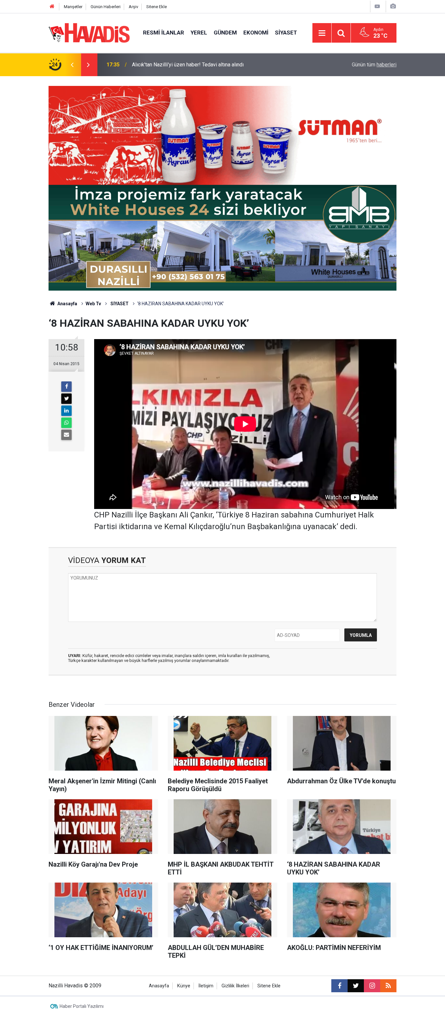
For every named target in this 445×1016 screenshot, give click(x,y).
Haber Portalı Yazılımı (82, 1006)
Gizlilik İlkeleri (235, 986)
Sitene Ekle (156, 6)
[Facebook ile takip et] (339, 985)
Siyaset (286, 32)
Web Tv (93, 303)
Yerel (199, 32)
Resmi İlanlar (163, 32)
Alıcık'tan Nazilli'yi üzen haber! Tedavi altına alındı (188, 65)
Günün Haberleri (106, 6)
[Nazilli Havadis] (89, 32)
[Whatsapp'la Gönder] (66, 423)
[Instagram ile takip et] (372, 985)
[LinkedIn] (66, 410)
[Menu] (322, 33)
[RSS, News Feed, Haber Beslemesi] (388, 985)
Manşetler (73, 6)
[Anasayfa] (52, 6)
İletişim (205, 986)
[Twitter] (66, 398)
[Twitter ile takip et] (356, 985)
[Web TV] (377, 6)
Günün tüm (374, 65)
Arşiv (133, 6)
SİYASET (119, 303)
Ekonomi (255, 32)
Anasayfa (66, 303)
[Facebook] (66, 386)
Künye (183, 986)
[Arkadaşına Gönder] (66, 435)
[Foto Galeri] (392, 6)
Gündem (225, 32)
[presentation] (72, 65)
